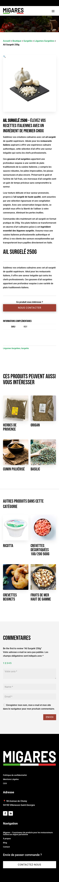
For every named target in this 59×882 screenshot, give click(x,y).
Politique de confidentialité (15, 775)
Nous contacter (29, 307)
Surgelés (27, 41)
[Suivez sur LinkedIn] (11, 813)
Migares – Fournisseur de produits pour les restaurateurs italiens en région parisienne (28, 834)
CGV (5, 783)
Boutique (16, 41)
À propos (7, 839)
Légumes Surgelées (44, 41)
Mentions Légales (11, 779)
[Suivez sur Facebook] (5, 813)
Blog (5, 843)
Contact (6, 847)
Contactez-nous (29, 864)
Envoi (50, 717)
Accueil (6, 41)
